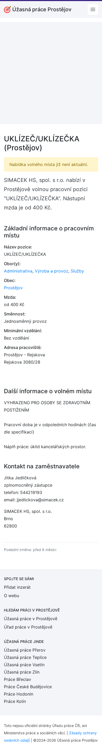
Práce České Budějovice (28, 686)
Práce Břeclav (17, 679)
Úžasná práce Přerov (25, 650)
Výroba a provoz (51, 271)
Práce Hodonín (18, 694)
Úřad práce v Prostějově (28, 627)
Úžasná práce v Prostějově (30, 618)
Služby (77, 271)
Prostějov (13, 287)
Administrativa (18, 271)
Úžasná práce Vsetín (24, 664)
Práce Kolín (15, 701)
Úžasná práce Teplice (25, 657)
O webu (11, 595)
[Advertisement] (51, 73)
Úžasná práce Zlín (21, 672)
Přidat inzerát (17, 587)
